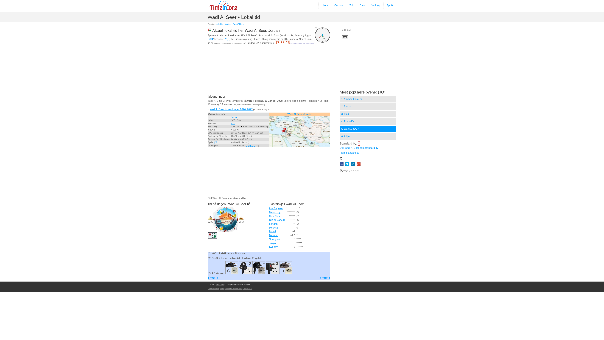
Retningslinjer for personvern (231, 289)
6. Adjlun (346, 136)
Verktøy (376, 5)
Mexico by (274, 212)
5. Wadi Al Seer (349, 129)
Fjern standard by (349, 152)
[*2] (216, 142)
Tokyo (272, 243)
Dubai (272, 231)
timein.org (220, 284)
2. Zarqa (346, 106)
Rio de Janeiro (277, 220)
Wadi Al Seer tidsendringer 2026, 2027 (231, 109)
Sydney (273, 247)
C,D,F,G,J (250, 145)
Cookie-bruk (247, 289)
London (273, 224)
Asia (233, 123)
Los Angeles (276, 208)
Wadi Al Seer (238, 24)
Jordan (228, 24)
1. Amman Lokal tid (352, 99)
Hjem (325, 5)
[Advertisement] (269, 72)
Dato (362, 5)
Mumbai (273, 235)
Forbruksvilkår (213, 289)
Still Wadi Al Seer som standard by (359, 148)
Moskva (273, 227)
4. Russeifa (347, 121)
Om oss (338, 5)
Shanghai (274, 239)
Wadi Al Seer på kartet (299, 114)
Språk (390, 5)
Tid (351, 5)
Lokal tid (219, 24)
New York (274, 216)
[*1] (226, 39)
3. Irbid (345, 114)
